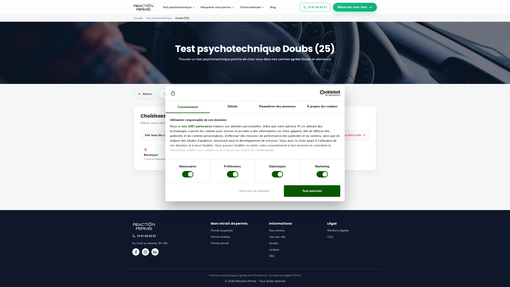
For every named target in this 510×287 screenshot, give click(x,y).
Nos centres (277, 230)
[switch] (232, 174)
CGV (330, 237)
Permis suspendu (222, 230)
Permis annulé (220, 243)
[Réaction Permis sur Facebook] (135, 252)
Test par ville (277, 237)
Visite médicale (250, 7)
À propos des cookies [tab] (322, 106)
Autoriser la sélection (254, 191)
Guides (273, 243)
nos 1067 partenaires (197, 126)
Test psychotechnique (177, 7)
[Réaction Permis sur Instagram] (145, 252)
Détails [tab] (232, 106)
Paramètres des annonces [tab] (277, 106)
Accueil (138, 18)
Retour (147, 94)
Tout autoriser (312, 191)
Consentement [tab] (188, 107)
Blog (273, 7)
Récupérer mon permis (216, 7)
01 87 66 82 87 (317, 7)
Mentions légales (338, 230)
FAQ (271, 256)
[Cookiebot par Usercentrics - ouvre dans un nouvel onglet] (322, 93)
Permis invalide (220, 237)
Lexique (274, 249)
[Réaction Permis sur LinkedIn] (155, 252)
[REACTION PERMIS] (143, 7)
